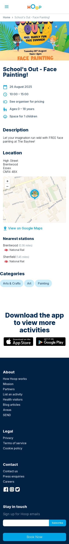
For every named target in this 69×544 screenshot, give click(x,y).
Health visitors (12, 399)
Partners (9, 389)
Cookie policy (12, 448)
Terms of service (14, 443)
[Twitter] (18, 489)
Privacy (8, 438)
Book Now (35, 537)
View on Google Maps (25, 228)
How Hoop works (15, 379)
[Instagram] (12, 489)
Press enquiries (13, 476)
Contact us (10, 471)
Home (6, 17)
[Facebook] (6, 489)
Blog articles (11, 404)
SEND (7, 415)
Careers (8, 481)
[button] (6, 6)
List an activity (12, 394)
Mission (8, 384)
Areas (7, 410)
